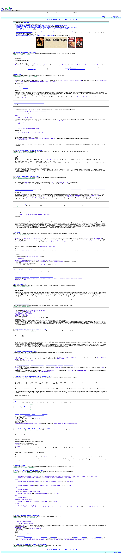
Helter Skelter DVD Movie (20, 465)
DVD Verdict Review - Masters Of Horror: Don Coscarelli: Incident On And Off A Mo (33, 428)
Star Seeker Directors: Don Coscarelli (23, 406)
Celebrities (8, 10)
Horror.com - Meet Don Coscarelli (22, 304)
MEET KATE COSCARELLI (20, 284)
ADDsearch (17, 401)
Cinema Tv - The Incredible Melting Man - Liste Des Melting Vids (28, 150)
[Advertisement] (61, 4)
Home (2, 10)
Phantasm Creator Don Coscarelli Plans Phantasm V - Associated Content (31, 544)
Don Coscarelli (17, 232)
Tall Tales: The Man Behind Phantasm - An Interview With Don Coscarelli (30, 329)
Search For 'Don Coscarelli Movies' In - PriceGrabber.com (27, 515)
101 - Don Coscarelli (18, 74)
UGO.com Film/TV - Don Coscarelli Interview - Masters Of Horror (29, 470)
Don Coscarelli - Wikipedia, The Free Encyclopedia (25, 52)
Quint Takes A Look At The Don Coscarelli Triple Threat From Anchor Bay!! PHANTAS (33, 376)
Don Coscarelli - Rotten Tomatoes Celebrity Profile (26, 351)
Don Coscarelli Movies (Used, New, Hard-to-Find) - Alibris (26, 176)
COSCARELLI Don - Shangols (20, 204)
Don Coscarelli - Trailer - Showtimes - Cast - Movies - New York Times (29, 103)
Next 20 (119, 17)
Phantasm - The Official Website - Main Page (23, 269)
